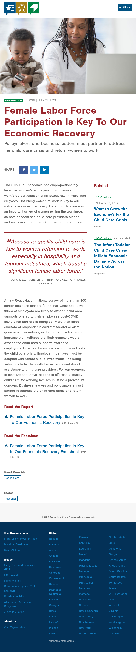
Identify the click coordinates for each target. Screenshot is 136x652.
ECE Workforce (13, 575)
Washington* (117, 616)
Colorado (55, 572)
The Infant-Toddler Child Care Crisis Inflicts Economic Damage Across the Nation (112, 256)
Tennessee (115, 582)
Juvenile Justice (14, 612)
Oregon (113, 554)
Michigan (84, 571)
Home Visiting (12, 581)
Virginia (113, 611)
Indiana (53, 628)
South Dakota (117, 577)
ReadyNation (13, 100)
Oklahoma (115, 548)
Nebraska (85, 599)
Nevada (83, 605)
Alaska (53, 550)
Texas (112, 588)
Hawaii (53, 611)
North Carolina (88, 633)
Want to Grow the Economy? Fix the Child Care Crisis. (111, 214)
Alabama (54, 544)
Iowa (52, 633)
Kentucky (84, 543)
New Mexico (86, 622)
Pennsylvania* (117, 560)
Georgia (54, 605)
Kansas (83, 537)
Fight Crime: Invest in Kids (20, 539)
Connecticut (56, 578)
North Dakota (117, 537)
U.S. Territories (118, 594)
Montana (84, 594)
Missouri (84, 588)
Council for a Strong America (22, 8)
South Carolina (118, 571)
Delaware (54, 584)
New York (85, 628)
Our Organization (15, 627)
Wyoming (114, 633)
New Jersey (86, 616)
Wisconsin (115, 628)
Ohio (112, 543)
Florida (53, 599)
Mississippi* (86, 582)
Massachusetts (88, 565)
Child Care (12, 478)
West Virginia (117, 622)
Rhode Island (117, 565)
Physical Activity (14, 596)
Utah (112, 599)
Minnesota (85, 577)
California (55, 567)
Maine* (83, 554)
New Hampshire (88, 611)
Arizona (53, 555)
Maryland (84, 560)
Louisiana (85, 548)
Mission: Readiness (16, 544)
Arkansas (55, 561)
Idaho (52, 616)
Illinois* (53, 622)
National (11, 499)
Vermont (114, 605)
